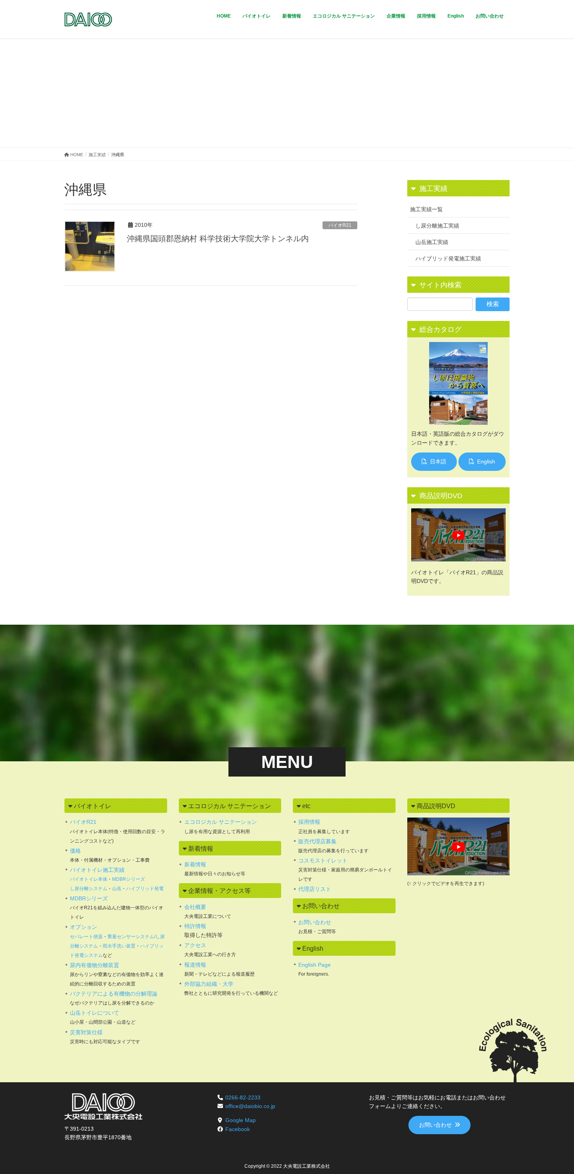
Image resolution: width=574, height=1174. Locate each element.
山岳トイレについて (94, 1013)
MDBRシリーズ (128, 879)
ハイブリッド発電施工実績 (448, 258)
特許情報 (195, 926)
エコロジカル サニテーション (220, 822)
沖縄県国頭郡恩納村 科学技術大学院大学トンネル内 (218, 238)
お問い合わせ (314, 922)
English (486, 461)
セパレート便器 (86, 936)
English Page (314, 965)
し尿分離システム (88, 888)
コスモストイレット (323, 860)
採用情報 (309, 822)
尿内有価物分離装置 (94, 965)
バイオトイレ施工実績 (97, 870)
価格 (75, 851)
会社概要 (195, 907)
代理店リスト (314, 889)
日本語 (438, 461)
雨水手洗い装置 (119, 946)
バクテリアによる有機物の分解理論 (113, 994)
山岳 (116, 888)
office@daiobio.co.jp (250, 1106)
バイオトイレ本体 (88, 879)
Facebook (237, 1129)
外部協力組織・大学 (209, 984)
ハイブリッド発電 (145, 888)
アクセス (195, 945)
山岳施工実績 (431, 242)
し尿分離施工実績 (437, 226)
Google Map (240, 1120)
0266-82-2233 (242, 1097)
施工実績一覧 (426, 209)
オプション (83, 927)
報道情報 (195, 965)
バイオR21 (339, 225)
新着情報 (195, 864)
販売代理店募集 (317, 841)
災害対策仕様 (86, 1032)
